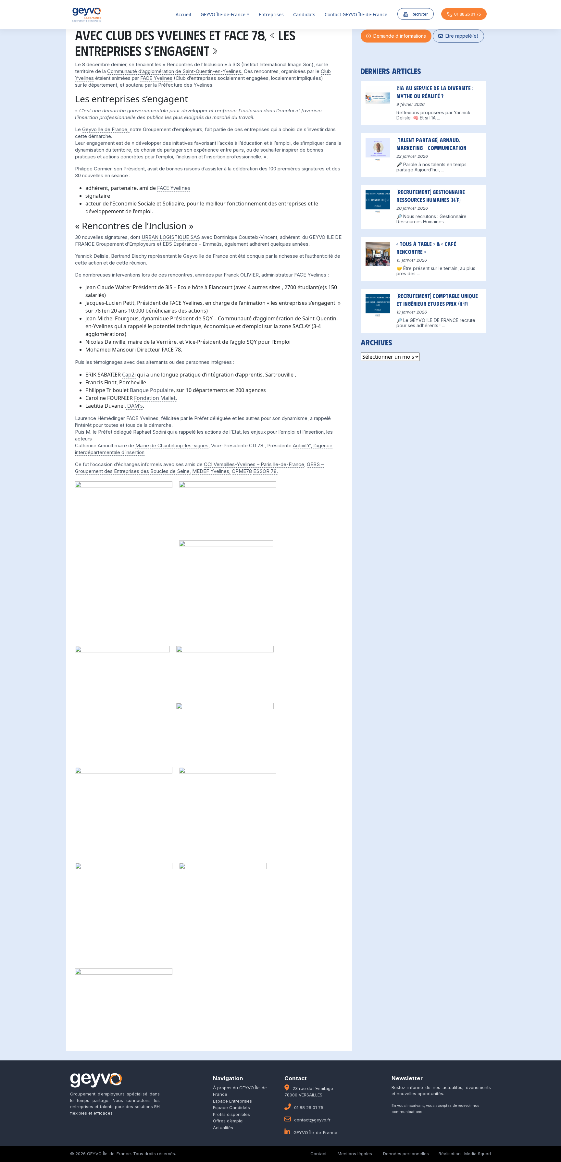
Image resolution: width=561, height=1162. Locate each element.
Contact (318, 1153)
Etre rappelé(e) (461, 36)
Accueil (183, 14)
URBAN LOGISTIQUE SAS (171, 237)
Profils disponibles (231, 1114)
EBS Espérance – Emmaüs (192, 244)
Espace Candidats (231, 1107)
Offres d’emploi (228, 1120)
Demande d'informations (398, 36)
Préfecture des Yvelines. (186, 85)
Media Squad (477, 1153)
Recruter (419, 14)
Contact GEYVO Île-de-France (356, 14)
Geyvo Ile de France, (106, 129)
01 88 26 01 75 (467, 14)
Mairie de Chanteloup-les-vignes (171, 445)
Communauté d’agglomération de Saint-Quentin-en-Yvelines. (175, 71)
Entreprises (271, 14)
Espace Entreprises (232, 1101)
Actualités (223, 1127)
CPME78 (242, 471)
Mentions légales (355, 1153)
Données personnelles (406, 1153)
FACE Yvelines (156, 78)
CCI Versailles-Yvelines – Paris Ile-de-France (254, 464)
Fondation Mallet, (155, 398)
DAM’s (134, 405)
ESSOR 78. (265, 471)
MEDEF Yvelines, (211, 471)
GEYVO (223, 14)
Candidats (304, 14)
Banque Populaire (152, 390)
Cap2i (129, 374)
